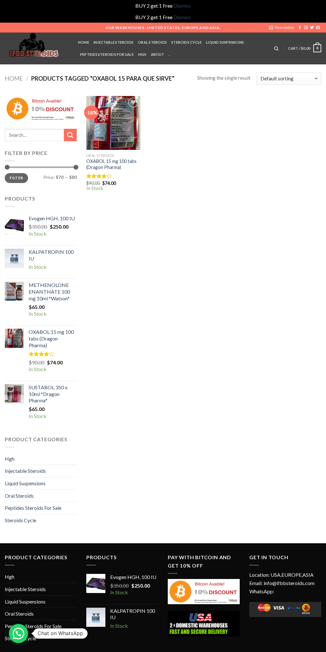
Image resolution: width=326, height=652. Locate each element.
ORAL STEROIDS (152, 42)
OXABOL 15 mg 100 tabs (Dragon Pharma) (111, 164)
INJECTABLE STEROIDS (113, 42)
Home (14, 78)
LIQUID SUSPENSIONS (225, 42)
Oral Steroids (19, 496)
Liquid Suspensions (25, 483)
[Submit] (70, 135)
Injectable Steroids (25, 471)
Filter (16, 177)
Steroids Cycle (186, 42)
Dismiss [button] (182, 6)
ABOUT (157, 54)
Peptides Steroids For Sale (33, 508)
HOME (83, 42)
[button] (18, 633)
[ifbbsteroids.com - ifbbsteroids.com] (36, 48)
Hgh (9, 459)
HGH (142, 54)
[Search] (276, 48)
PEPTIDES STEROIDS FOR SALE (107, 54)
